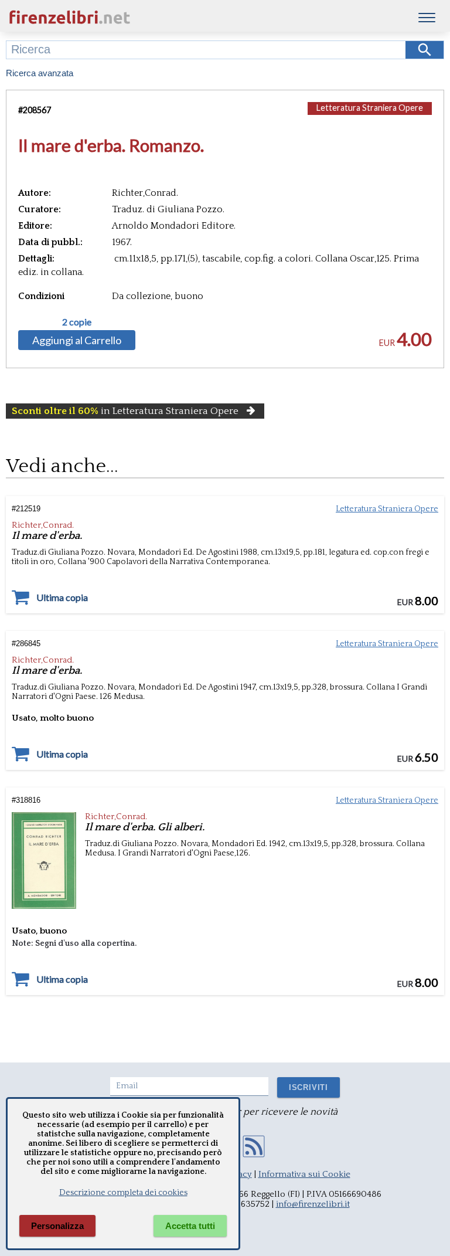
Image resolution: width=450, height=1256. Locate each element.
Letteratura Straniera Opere (369, 108)
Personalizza (57, 1226)
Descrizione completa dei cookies (123, 1192)
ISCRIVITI (308, 1087)
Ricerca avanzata (39, 73)
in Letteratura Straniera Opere (125, 411)
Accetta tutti (190, 1226)
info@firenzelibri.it (313, 1204)
